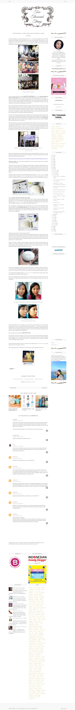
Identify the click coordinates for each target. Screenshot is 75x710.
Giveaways (53, 133)
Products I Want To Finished (33, 673)
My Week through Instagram (58, 193)
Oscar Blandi (36, 666)
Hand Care (30, 634)
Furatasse (41, 629)
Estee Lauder (42, 614)
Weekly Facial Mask (31, 693)
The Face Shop (31, 688)
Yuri (14, 444)
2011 (53, 227)
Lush (41, 653)
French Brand (31, 629)
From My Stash (63, 131)
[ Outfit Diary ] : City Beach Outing (57, 355)
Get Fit (45, 629)
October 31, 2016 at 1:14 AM (17, 468)
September (55, 174)
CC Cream (30, 602)
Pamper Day (39, 668)
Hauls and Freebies (62, 133)
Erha (33, 614)
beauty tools (36, 597)
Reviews (34, 381)
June (54, 217)
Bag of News (30, 592)
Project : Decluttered (62, 143)
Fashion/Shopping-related (32, 626)
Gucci (42, 631)
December (55, 170)
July (53, 215)
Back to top (63, 708)
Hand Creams (35, 634)
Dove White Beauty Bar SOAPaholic (26, 125)
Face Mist (30, 619)
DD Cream (30, 611)
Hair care (57, 133)
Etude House (33, 616)
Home (10, 1)
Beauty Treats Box (41, 597)
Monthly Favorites (54, 138)
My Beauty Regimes (61, 138)
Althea (35, 589)
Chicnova (42, 602)
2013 (53, 168)
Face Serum (30, 621)
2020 (53, 158)
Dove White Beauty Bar (40, 174)
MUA (29, 661)
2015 (53, 165)
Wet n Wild (37, 693)
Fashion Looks (37, 624)
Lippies (30, 651)
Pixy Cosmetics (31, 671)
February (54, 223)
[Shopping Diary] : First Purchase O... (41, 409)
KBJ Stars (43, 646)
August (54, 214)
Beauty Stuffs (54, 128)
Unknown (15, 456)
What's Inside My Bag (54, 148)
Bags (34, 592)
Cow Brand (34, 609)
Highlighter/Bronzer (32, 636)
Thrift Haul (35, 688)
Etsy (29, 616)
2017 (53, 162)
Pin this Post (39, 379)
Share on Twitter (30, 379)
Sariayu (41, 676)
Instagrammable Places (32, 641)
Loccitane (30, 653)
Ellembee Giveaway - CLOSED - (19, 596)
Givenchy (34, 631)
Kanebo (39, 646)
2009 (53, 230)
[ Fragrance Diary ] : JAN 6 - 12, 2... (28, 409)
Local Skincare (41, 651)
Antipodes (43, 589)
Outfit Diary (30, 668)
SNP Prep (41, 681)
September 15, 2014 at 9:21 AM (18, 420)
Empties (30, 614)
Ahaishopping (31, 589)
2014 (53, 167)
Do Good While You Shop (39, 611)
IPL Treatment (39, 641)
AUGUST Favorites (56, 202)
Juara (34, 646)
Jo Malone (30, 646)
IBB (29, 639)
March (54, 221)
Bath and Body (26, 381)
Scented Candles (38, 678)
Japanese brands (31, 644)
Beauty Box (40, 594)
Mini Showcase (36, 658)
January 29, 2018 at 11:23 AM (17, 515)
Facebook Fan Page (41, 343)
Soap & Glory (30, 683)
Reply (47, 430)
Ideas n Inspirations (34, 639)
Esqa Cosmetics (37, 614)
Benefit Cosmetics (31, 599)
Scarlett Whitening (31, 678)
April (54, 220)
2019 (53, 159)
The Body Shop (39, 686)
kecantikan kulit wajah (43, 471)
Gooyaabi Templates (28, 708)
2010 (53, 229)
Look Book (38, 653)
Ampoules (38, 589)
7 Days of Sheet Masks (37, 587)
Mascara (42, 656)
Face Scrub (43, 619)
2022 (53, 155)
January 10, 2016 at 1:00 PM (17, 458)
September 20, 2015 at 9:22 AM (18, 436)
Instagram (43, 639)
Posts (53, 342)
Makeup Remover (37, 656)
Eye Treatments (42, 616)
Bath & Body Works (41, 592)
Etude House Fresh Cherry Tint (58, 191)
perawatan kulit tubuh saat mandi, (20, 42)
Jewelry (36, 644)
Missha (43, 658)
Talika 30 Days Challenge (32, 686)
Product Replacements (55, 143)
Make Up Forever (31, 656)
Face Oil (39, 619)
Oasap (32, 666)
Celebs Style (34, 602)
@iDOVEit (22, 344)
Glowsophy (39, 631)
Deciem (34, 611)
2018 (53, 161)
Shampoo (43, 678)
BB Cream (35, 594)
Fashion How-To (31, 624)
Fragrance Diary (57, 131)
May (54, 218)
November (55, 171)
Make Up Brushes (60, 136)
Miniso (40, 658)
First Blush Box (40, 626)
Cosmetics (30, 609)
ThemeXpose (17, 708)
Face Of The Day (35, 619)
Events (31, 381)
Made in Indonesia (54, 136)
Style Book (43, 683)
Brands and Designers (60, 128)
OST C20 (40, 666)
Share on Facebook (19, 379)
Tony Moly (40, 688)
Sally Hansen (33, 676)
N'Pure (43, 661)
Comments (54, 344)
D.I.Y (38, 609)
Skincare (37, 681)
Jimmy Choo (40, 644)
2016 (53, 164)
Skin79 (34, 681)
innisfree (39, 639)
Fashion (53, 131)
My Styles (39, 661)
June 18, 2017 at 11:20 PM (17, 481)
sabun (14, 239)
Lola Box (34, 653)
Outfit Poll (35, 668)
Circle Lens (37, 604)
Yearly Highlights (31, 698)
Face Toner (35, 621)
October (54, 173)
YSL (35, 698)
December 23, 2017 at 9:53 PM (18, 503)
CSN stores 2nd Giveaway (17, 610)
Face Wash (39, 621)
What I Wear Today (42, 693)
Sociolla (35, 683)
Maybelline (30, 658)
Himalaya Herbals (38, 636)
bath (37, 592)
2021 (53, 156)
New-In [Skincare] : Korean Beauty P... (13, 409)
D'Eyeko (41, 609)
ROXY (29, 676)
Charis (38, 602)
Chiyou (30, 604)
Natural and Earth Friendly (37, 663)
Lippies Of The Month (35, 651)
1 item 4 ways (31, 587)
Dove (35, 326)
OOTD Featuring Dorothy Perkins (59, 189)
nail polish (30, 663)
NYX (29, 666)
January (54, 224)
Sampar (38, 676)
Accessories (53, 126)
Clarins (42, 604)
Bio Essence (36, 599)
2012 (53, 226)
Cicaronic (33, 604)
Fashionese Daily (31, 38)
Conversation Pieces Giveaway (18, 603)
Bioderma (41, 599)
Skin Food (30, 681)
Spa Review (39, 683)
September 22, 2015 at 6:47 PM (18, 446)
